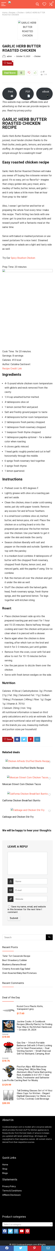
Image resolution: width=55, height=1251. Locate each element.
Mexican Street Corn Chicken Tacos (21, 784)
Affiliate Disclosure (11, 1195)
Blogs (5, 1173)
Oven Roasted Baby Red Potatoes (19, 973)
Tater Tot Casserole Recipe (16, 956)
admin (9, 56)
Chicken (20, 13)
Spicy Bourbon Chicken (23, 257)
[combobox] (27, 1224)
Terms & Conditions (12, 1190)
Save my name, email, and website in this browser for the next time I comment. (27, 909)
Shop (4, 1169)
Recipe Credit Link (12, 368)
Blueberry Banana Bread (14, 964)
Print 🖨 (10, 93)
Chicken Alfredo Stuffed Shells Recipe (23, 767)
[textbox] (27, 1224)
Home (4, 13)
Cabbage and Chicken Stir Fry (18, 816)
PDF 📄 (28, 93)
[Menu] (3, 4)
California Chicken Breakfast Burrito (21, 800)
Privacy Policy (9, 1186)
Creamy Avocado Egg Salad (16, 968)
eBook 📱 (45, 93)
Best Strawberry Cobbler (14, 960)
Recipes (12, 13)
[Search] (37, 4)
